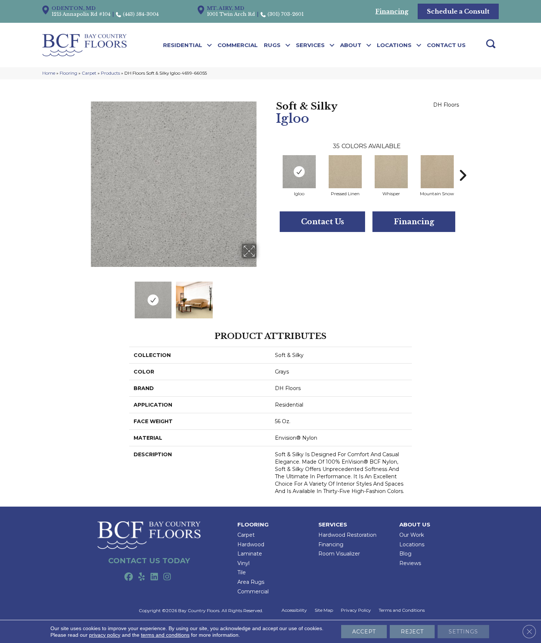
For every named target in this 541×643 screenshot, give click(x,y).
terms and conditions (165, 635)
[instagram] (167, 577)
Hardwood (250, 544)
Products (110, 73)
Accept (364, 631)
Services (310, 45)
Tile (241, 572)
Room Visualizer (339, 553)
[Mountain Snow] (437, 171)
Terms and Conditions (402, 610)
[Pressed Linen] (345, 171)
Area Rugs (250, 582)
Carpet (89, 73)
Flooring (68, 73)
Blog (405, 553)
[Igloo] (299, 171)
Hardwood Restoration (347, 535)
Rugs (272, 45)
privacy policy (104, 635)
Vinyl (243, 563)
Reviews (410, 563)
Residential (182, 45)
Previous (85, 296)
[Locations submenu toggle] (419, 45)
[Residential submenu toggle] (209, 45)
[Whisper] (391, 171)
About (350, 45)
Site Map (324, 610)
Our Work (411, 535)
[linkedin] (154, 577)
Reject (412, 631)
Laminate (249, 553)
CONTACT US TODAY (149, 560)
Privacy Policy (356, 610)
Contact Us (446, 45)
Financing (414, 221)
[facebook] (128, 577)
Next (261, 296)
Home (48, 73)
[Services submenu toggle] (332, 45)
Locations (394, 45)
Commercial (238, 45)
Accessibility (294, 610)
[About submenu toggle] (369, 45)
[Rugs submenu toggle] (288, 45)
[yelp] (141, 577)
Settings (463, 631)
